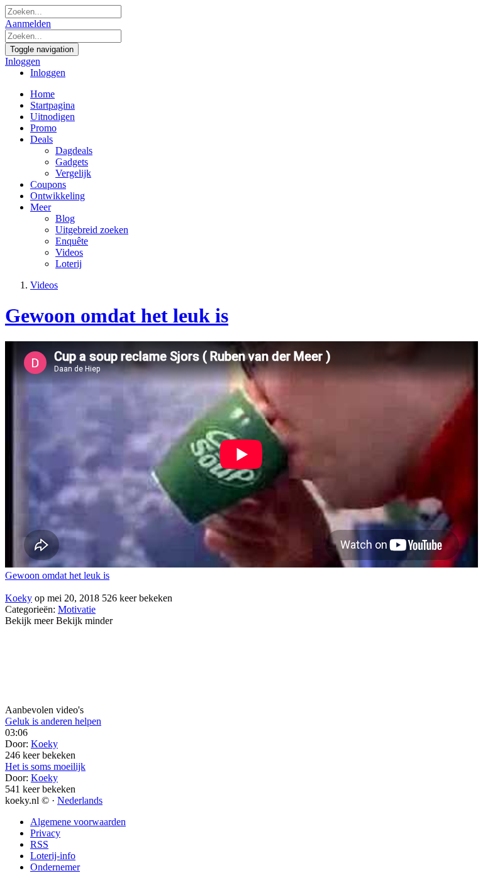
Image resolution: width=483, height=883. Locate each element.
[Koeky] (241, 587)
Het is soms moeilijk (45, 766)
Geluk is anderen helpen (53, 721)
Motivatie (77, 609)
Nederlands (80, 800)
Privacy (45, 833)
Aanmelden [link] (28, 23)
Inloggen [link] (22, 61)
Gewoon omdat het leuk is (116, 315)
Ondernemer (55, 867)
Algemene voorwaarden (78, 821)
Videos (44, 285)
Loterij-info (52, 855)
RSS (39, 844)
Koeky (18, 598)
